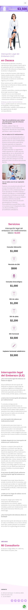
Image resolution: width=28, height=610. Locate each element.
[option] (14, 9)
